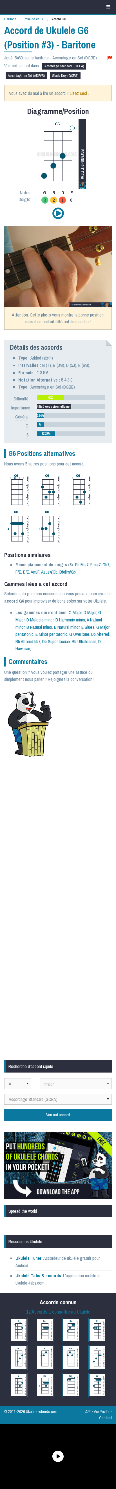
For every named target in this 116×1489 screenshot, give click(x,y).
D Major (90, 612)
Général (21, 417)
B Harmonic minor (70, 620)
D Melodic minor (39, 620)
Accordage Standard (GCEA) (64, 66)
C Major (75, 612)
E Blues (87, 627)
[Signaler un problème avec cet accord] (109, 57)
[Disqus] (58, 836)
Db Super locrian (56, 641)
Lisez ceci (78, 93)
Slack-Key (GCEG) (65, 75)
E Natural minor (66, 627)
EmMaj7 (81, 564)
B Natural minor (39, 627)
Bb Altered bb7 (27, 641)
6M (85, 365)
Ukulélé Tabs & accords (38, 1275)
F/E (18, 572)
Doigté (24, 199)
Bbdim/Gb (67, 572)
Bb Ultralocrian (84, 641)
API (88, 1411)
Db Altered (100, 634)
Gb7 (105, 564)
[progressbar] (71, 397)
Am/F (35, 572)
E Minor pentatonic (51, 634)
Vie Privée (102, 1411)
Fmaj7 (95, 564)
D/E (26, 572)
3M (60, 365)
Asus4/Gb (49, 572)
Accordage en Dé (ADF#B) (26, 75)
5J (73, 365)
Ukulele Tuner (28, 1258)
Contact (105, 1417)
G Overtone (79, 634)
